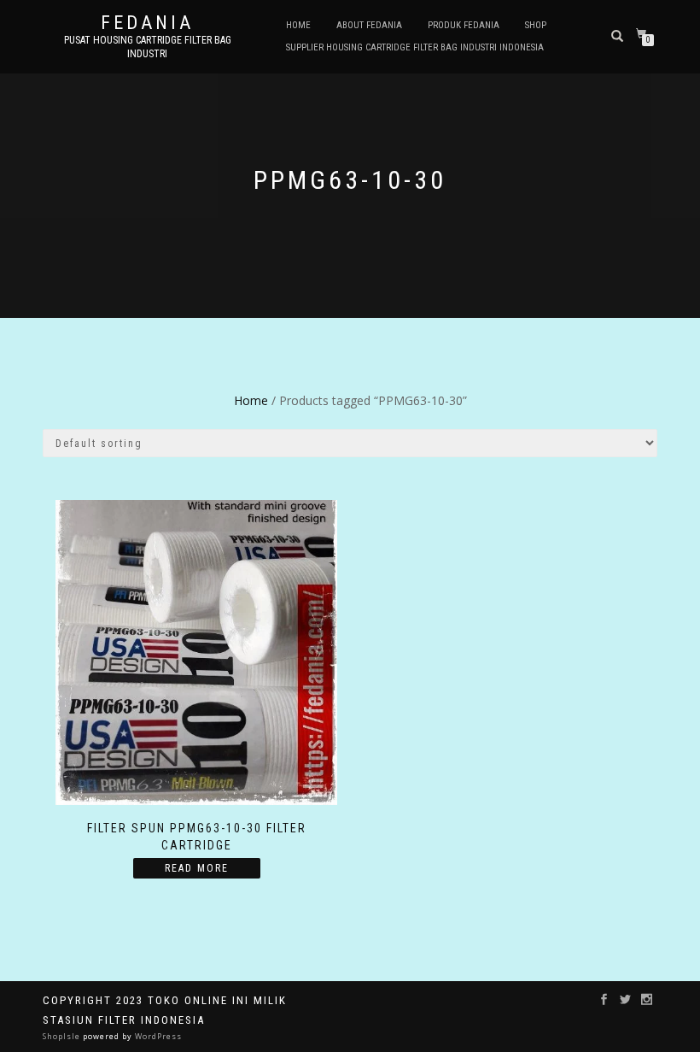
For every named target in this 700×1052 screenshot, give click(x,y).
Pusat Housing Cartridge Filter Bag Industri (147, 47)
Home (298, 25)
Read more (197, 868)
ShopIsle (63, 1036)
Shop (535, 25)
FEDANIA (147, 23)
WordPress (157, 1036)
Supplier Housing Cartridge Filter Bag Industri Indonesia (415, 47)
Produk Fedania (463, 25)
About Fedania (369, 25)
